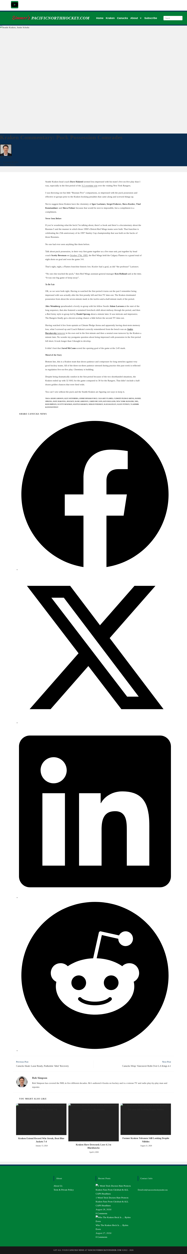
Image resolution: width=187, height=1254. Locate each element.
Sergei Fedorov (96, 404)
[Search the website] (172, 18)
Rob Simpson (6, 157)
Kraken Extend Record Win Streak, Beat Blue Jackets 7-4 (41, 1140)
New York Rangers (125, 401)
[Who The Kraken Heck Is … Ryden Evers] (114, 1219)
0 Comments (101, 1213)
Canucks (122, 18)
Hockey (70, 401)
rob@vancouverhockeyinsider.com (156, 1190)
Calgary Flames (105, 398)
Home (99, 18)
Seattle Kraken (9, 165)
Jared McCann (95, 401)
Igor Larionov (81, 401)
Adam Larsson (56, 398)
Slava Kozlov (110, 404)
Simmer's (21, 17)
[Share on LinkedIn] (95, 897)
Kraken (110, 18)
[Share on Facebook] (95, 569)
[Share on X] (95, 722)
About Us (58, 1186)
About (134, 18)
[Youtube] (14, 4)
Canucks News (76, 1250)
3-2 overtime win (89, 185)
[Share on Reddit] (95, 1050)
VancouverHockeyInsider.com (104, 1250)
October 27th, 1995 (79, 255)
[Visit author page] (22, 1081)
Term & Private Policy (64, 1190)
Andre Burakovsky (88, 398)
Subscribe (150, 18)
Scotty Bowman (64, 404)
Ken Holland (109, 401)
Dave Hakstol (59, 401)
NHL (136, 401)
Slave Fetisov (123, 404)
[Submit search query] (179, 18)
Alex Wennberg (71, 398)
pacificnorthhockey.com (60, 18)
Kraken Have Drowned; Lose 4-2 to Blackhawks (93, 1146)
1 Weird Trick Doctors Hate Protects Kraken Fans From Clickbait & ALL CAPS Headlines (112, 1202)
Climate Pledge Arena (124, 398)
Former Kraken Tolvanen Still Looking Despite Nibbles (145, 1140)
